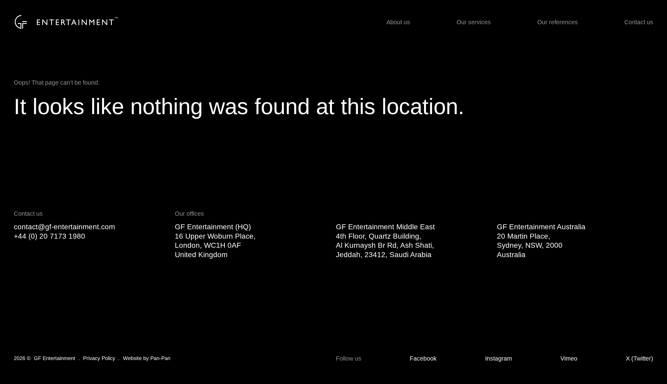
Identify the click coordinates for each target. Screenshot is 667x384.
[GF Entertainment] (66, 22)
